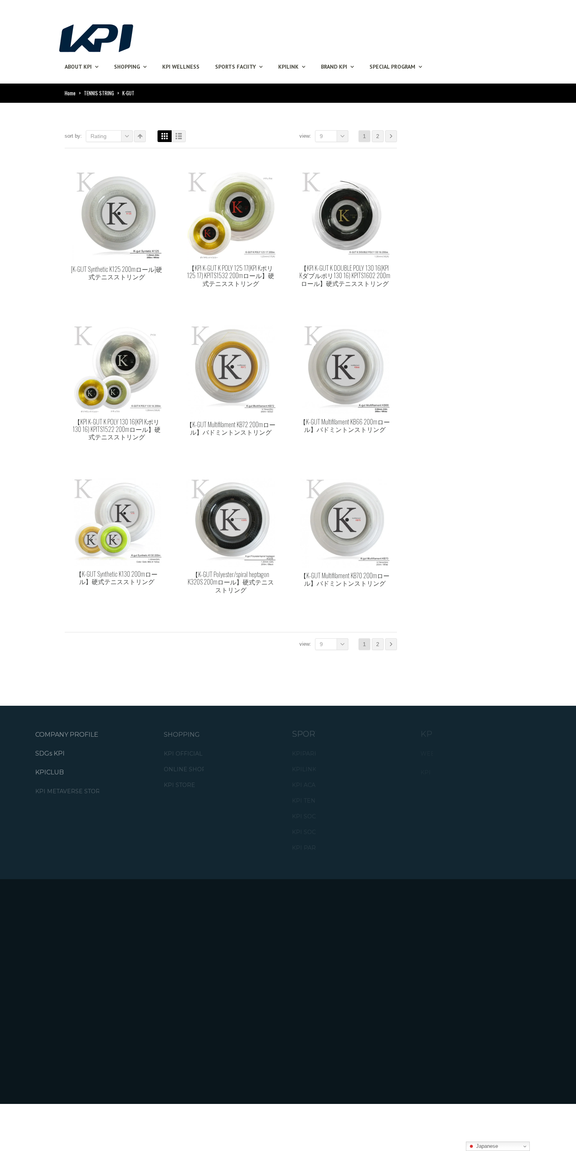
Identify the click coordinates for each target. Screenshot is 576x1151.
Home (70, 93)
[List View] (179, 136)
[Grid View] (165, 136)
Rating (99, 136)
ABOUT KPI (78, 66)
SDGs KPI (50, 753)
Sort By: (73, 136)
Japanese (486, 1146)
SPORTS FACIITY (235, 66)
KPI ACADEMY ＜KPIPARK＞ (332, 785)
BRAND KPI (334, 66)
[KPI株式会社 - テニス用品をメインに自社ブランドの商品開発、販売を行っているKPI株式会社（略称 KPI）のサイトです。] (96, 35)
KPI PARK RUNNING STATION (334, 848)
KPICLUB (49, 772)
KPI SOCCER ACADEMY (325, 832)
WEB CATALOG (442, 753)
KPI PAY (431, 772)
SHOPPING (127, 66)
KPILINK (288, 66)
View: (305, 136)
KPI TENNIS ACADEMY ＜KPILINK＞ (342, 801)
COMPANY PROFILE (66, 734)
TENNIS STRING (99, 93)
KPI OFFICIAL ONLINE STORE (206, 753)
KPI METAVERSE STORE (69, 791)
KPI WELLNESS (180, 66)
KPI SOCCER (310, 816)
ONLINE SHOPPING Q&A (199, 769)
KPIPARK (305, 753)
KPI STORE (179, 785)
